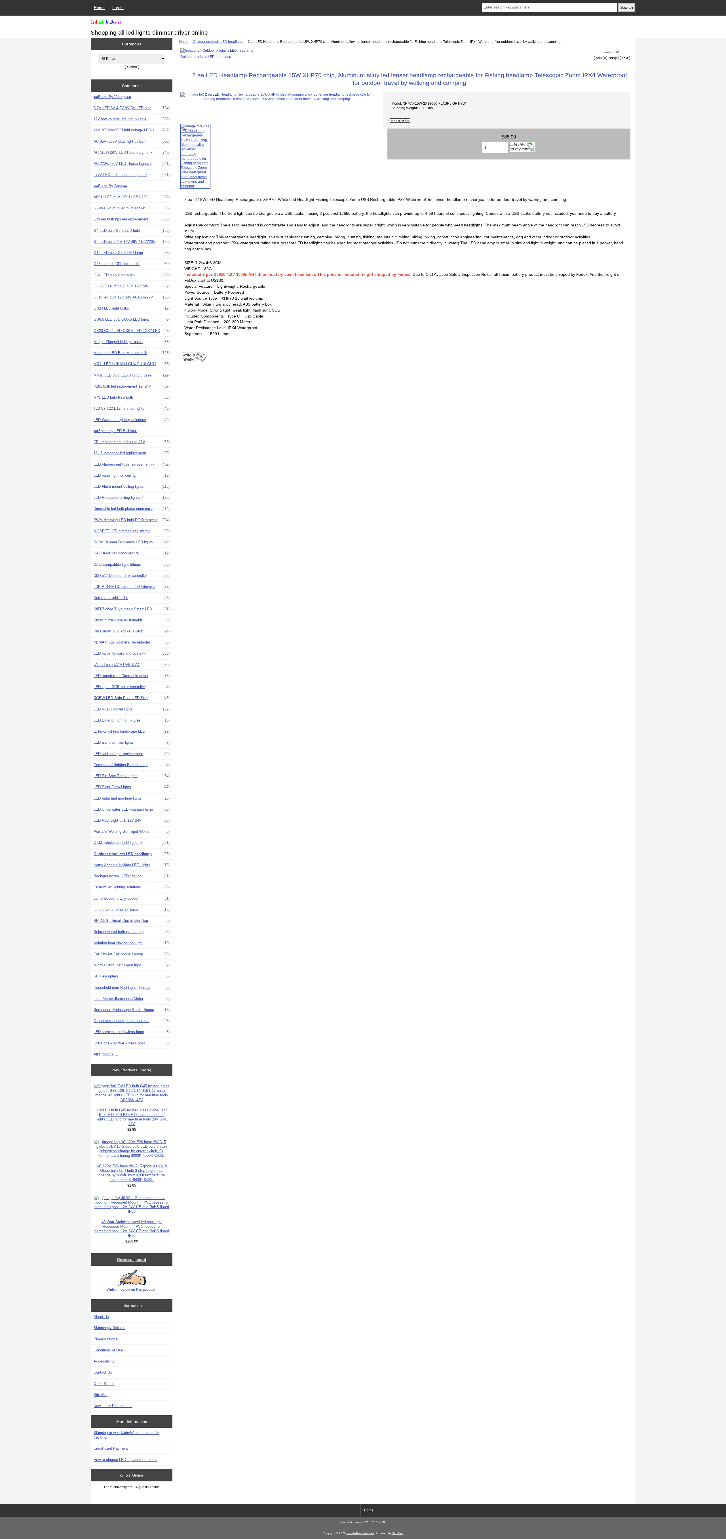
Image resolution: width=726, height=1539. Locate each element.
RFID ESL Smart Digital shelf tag (132, 920)
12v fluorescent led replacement (132, 453)
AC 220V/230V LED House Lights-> (132, 163)
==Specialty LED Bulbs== (115, 431)
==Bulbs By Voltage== (112, 97)
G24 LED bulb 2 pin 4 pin (132, 275)
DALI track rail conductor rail (132, 553)
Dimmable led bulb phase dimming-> (132, 508)
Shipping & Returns (109, 1328)
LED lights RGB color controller (132, 687)
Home (99, 7)
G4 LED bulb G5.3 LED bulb (132, 230)
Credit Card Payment (111, 1448)
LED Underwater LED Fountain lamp (132, 809)
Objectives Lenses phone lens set (132, 1021)
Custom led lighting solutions (132, 887)
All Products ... (106, 1054)
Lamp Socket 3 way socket (132, 898)
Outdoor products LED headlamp (218, 41)
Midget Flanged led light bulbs (132, 342)
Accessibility (104, 1361)
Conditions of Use (108, 1350)
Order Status (104, 1384)
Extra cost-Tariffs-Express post (132, 1043)
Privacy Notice (106, 1339)
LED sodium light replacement (132, 754)
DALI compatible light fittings (132, 564)
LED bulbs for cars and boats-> (132, 653)
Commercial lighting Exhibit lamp (132, 765)
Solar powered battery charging (132, 932)
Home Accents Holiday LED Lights (132, 865)
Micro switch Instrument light (132, 965)
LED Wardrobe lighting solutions (132, 420)
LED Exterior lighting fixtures (132, 720)
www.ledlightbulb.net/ (360, 1533)
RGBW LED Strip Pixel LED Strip (132, 698)
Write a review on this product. (132, 1289)
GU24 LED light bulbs (132, 308)
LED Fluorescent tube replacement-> (132, 464)
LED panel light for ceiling (132, 475)
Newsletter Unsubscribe (113, 1406)
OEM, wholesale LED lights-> (132, 842)
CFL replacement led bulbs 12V (132, 442)
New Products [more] (131, 1070)
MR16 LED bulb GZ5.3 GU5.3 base (132, 375)
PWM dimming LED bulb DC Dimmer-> (132, 520)
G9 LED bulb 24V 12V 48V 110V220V (132, 241)
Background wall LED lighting (132, 876)
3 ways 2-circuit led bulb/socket (132, 208)
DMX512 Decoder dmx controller (132, 575)
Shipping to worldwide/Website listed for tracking (126, 1435)
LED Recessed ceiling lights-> (132, 497)
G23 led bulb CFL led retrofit (132, 264)
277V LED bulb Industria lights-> (132, 175)
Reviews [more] (131, 1259)
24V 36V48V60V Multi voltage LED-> (132, 130)
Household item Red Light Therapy (132, 987)
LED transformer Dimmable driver (132, 676)
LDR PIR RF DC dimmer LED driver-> (132, 587)
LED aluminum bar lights (132, 742)
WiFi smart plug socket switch (132, 631)
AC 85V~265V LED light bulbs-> (132, 141)
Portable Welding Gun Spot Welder (132, 831)
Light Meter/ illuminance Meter (132, 998)
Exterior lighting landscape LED (132, 731)
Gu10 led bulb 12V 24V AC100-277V (132, 297)
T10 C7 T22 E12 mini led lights (132, 408)
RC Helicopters (132, 976)
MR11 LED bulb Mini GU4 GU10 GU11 (132, 364)
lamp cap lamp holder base (132, 909)
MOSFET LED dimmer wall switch (132, 531)
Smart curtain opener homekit (132, 620)
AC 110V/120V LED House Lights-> (132, 152)
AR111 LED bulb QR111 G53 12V (132, 197)
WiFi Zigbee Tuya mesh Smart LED (132, 609)
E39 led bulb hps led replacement (132, 219)
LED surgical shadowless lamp (132, 1032)
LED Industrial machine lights (132, 798)
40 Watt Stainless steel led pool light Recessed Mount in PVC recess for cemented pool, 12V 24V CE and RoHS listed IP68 (131, 1229)
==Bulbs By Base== (110, 186)
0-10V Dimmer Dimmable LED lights (132, 542)
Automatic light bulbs (132, 598)
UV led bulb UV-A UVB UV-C (132, 665)
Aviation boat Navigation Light (132, 943)
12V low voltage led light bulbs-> (132, 119)
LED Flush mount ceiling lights (132, 486)
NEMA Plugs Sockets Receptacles (132, 642)
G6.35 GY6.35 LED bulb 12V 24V (132, 286)
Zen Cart (398, 1533)
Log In (118, 7)
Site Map (101, 1395)
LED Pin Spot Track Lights (132, 776)
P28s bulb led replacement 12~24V (132, 386)
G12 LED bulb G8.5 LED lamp (132, 253)
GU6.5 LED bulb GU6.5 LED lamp (132, 319)
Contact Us (103, 1372)
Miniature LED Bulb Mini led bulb (132, 353)
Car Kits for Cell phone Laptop (132, 954)
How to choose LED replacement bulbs (125, 1460)
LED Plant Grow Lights (132, 787)
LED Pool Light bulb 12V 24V (132, 820)
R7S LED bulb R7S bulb (132, 397)
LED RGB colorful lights (132, 709)
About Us (101, 1317)
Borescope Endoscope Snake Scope (132, 1010)
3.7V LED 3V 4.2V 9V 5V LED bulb (132, 108)
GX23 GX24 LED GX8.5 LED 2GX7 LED (132, 331)
